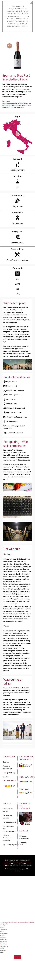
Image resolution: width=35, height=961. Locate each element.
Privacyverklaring (9, 772)
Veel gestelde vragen (8, 810)
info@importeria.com (11, 844)
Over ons (6, 762)
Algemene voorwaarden (7, 767)
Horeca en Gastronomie (24, 837)
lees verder (6, 101)
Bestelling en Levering (7, 816)
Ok (17, 957)
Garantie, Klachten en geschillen (7, 838)
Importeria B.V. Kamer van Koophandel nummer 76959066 (17, 863)
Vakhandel (23, 842)
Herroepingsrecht (9, 822)
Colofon (5, 777)
